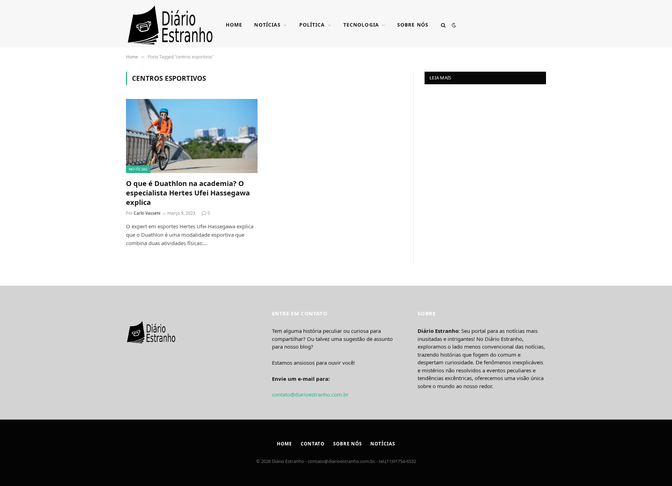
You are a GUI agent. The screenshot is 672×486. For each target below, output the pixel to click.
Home (234, 24)
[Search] (443, 25)
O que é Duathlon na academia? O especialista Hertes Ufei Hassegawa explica (188, 193)
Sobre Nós (412, 24)
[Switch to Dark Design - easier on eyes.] (453, 25)
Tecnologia (361, 24)
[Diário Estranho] (170, 25)
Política (312, 24)
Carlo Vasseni (147, 213)
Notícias (267, 24)
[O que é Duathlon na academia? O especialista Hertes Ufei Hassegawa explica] (192, 136)
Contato (312, 444)
